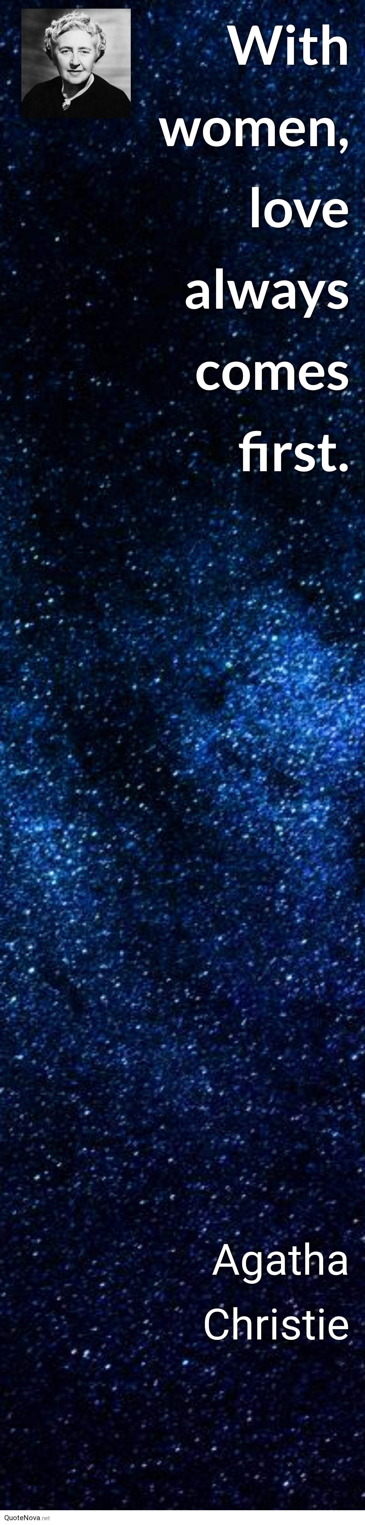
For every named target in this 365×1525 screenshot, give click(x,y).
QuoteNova (27, 1517)
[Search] (332, 1517)
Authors (204, 1517)
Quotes (243, 1517)
